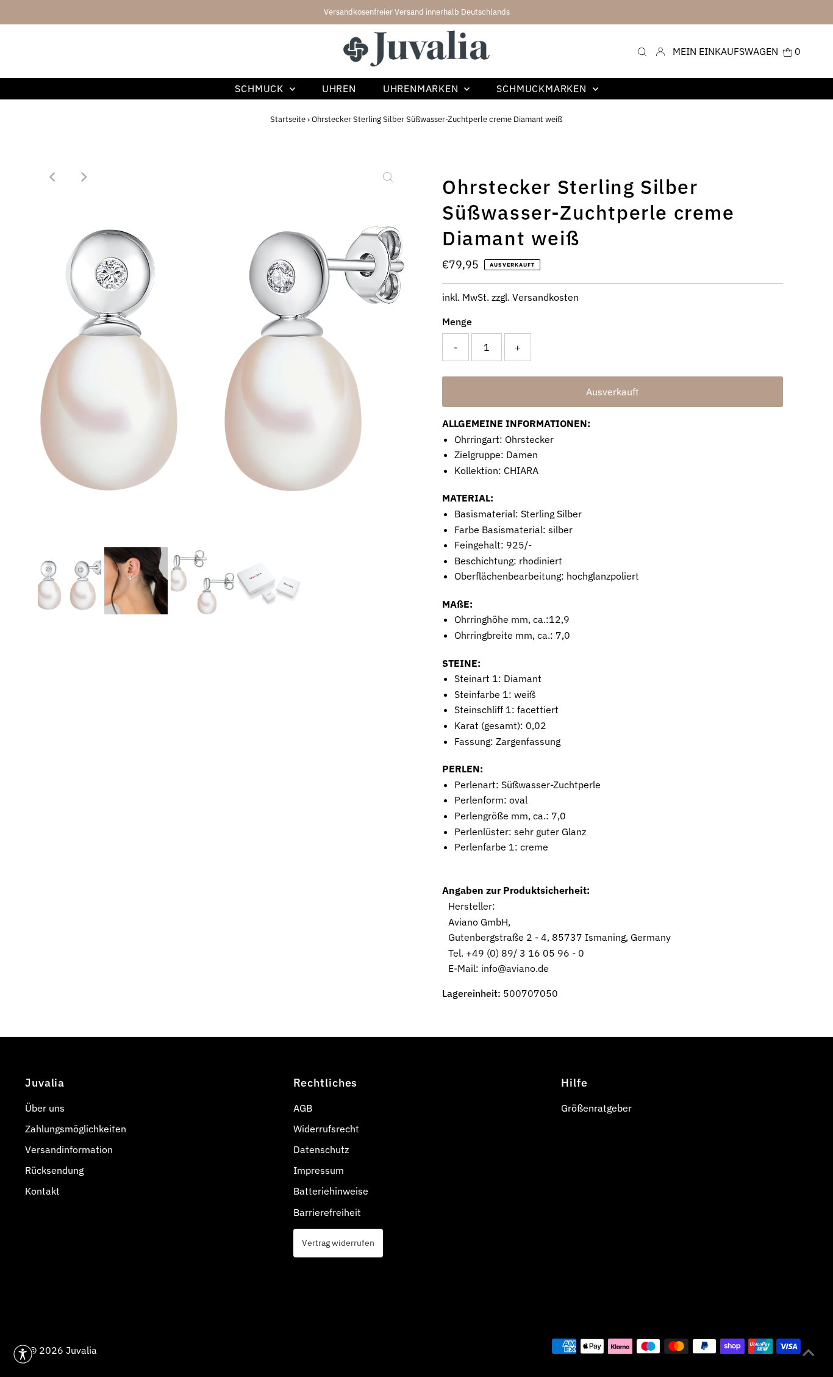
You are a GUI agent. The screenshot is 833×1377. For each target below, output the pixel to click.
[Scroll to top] (808, 1352)
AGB (302, 1108)
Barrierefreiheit (327, 1212)
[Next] (83, 177)
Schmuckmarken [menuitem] (542, 88)
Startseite (288, 119)
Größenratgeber (596, 1108)
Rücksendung (54, 1170)
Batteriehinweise (330, 1191)
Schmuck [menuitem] (260, 88)
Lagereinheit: (471, 993)
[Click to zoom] (387, 177)
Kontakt (42, 1191)
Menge (457, 321)
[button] (23, 1354)
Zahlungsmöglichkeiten (75, 1129)
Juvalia (81, 1350)
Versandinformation (69, 1149)
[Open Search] (642, 51)
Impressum (318, 1170)
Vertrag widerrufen (338, 1242)
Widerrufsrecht (326, 1129)
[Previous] (53, 177)
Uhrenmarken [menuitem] (422, 88)
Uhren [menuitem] (339, 88)
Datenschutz (321, 1149)
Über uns (45, 1108)
